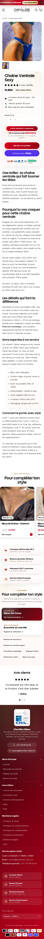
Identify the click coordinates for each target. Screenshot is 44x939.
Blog (5, 804)
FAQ (5, 809)
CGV (5, 844)
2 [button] (22, 700)
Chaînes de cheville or (12, 639)
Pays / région (7, 911)
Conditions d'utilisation (13, 835)
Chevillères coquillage (12, 651)
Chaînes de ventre (10, 657)
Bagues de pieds (10, 774)
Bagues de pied (32, 651)
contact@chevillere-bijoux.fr (23, 751)
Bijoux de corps (29, 657)
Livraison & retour (11, 821)
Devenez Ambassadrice (13, 800)
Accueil (4, 18)
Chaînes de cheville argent (14, 645)
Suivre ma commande (12, 790)
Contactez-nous (10, 795)
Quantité (9, 115)
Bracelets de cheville (12, 769)
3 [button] (24, 700)
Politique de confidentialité (15, 830)
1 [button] (19, 700)
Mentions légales (10, 840)
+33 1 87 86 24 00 (23, 745)
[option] (22, 41)
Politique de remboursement (16, 826)
